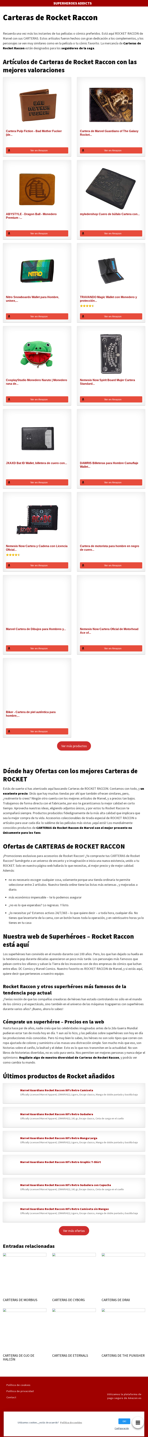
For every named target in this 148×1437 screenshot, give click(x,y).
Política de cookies (18, 1385)
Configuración (122, 1428)
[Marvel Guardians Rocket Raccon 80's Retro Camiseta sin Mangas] (11, 1213)
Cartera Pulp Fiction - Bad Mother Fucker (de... (34, 133)
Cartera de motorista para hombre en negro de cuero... (109, 548)
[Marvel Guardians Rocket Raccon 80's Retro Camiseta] (11, 1094)
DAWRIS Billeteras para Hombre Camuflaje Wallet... (109, 465)
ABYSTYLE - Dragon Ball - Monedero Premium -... (31, 216)
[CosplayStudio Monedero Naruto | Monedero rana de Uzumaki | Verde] (37, 354)
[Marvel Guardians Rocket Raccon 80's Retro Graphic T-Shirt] (11, 1165)
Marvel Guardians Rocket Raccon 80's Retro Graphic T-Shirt (60, 1162)
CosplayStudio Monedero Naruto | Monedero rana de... (36, 382)
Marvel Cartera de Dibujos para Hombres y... (36, 629)
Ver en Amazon (39, 150)
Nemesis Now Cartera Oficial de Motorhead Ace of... (109, 631)
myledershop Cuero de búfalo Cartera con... (110, 214)
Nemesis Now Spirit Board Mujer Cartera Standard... (107, 382)
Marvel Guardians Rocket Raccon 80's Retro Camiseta (56, 1090)
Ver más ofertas (74, 1231)
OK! (124, 1421)
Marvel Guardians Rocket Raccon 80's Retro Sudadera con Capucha (65, 1185)
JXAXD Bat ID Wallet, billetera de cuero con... (36, 463)
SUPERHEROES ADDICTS (72, 3)
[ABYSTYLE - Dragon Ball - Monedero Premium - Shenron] (37, 188)
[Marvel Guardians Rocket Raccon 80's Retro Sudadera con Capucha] (11, 1189)
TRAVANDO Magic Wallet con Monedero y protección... (108, 299)
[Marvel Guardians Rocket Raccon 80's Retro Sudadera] (11, 1118)
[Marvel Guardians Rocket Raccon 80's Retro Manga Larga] (11, 1142)
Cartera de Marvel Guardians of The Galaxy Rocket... (109, 133)
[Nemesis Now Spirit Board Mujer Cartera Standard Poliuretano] (111, 354)
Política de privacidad (20, 1391)
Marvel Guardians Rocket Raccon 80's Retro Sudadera (56, 1114)
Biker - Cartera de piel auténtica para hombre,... (31, 714)
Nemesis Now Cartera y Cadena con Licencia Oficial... (37, 548)
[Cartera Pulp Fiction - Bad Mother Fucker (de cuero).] (37, 105)
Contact (11, 1397)
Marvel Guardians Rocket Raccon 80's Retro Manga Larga (58, 1138)
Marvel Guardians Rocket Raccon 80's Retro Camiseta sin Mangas (64, 1209)
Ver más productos (74, 746)
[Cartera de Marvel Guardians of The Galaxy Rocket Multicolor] (111, 105)
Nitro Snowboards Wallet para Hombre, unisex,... (32, 299)
